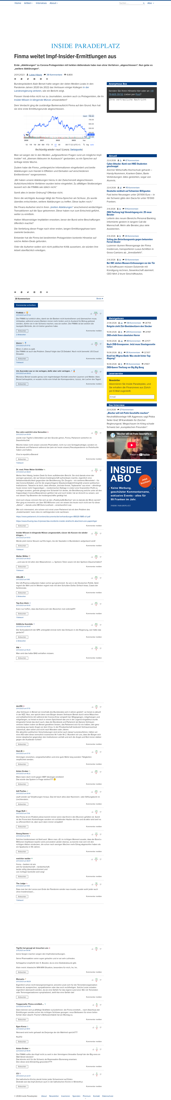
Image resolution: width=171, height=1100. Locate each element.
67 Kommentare (132, 160)
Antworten (22, 331)
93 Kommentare (132, 259)
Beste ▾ (100, 299)
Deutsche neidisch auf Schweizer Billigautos (128, 191)
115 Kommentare (133, 187)
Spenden (76, 1096)
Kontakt (96, 1096)
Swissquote (76, 149)
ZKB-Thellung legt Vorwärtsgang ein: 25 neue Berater (129, 213)
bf (121, 187)
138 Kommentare (134, 323)
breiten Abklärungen (61, 207)
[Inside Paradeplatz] (85, 48)
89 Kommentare (134, 341)
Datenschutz (107, 1096)
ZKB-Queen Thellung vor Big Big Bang (125, 367)
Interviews (41, 3)
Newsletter (54, 1096)
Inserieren (65, 1096)
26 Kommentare (132, 236)
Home (18, 3)
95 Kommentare (133, 352)
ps (122, 323)
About (53, 3)
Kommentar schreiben (26, 305)
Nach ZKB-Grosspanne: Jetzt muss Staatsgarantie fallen (131, 346)
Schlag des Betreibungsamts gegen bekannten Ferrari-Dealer (130, 241)
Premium (87, 1096)
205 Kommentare (133, 332)
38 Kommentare (54, 74)
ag (122, 341)
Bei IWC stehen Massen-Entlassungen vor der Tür (131, 263)
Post (138, 94)
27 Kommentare (127, 409)
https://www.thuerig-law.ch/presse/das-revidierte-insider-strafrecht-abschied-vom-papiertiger (56, 521)
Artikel (27, 3)
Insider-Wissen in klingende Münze (32, 99)
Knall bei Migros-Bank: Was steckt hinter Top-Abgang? (129, 357)
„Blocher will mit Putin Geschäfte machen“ (128, 413)
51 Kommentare (131, 209)
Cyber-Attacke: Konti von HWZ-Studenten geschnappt (127, 165)
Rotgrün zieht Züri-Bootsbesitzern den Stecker (129, 326)
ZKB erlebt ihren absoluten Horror (123, 335)
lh (120, 160)
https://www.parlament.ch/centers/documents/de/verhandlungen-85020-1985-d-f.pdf (53, 516)
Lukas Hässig (35, 74)
